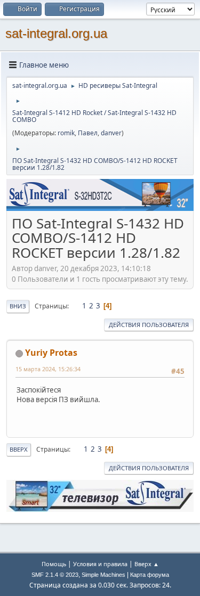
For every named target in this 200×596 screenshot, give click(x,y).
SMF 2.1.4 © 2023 (54, 574)
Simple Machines (103, 574)
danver (111, 132)
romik (66, 132)
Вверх (19, 449)
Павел (88, 132)
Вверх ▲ (146, 564)
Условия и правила (100, 564)
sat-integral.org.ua (56, 33)
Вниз (18, 306)
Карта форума (149, 574)
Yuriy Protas (51, 352)
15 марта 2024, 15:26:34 (48, 369)
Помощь (54, 564)
